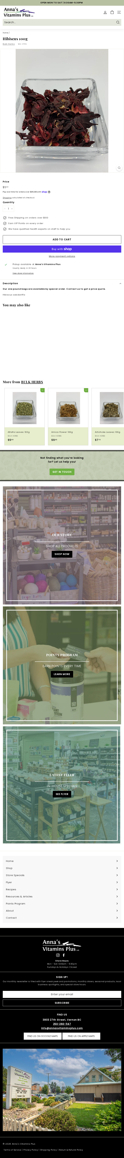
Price (6, 181)
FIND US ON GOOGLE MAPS (42, 1036)
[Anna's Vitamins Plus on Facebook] (63, 955)
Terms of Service (12, 1149)
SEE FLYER (62, 794)
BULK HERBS (32, 382)
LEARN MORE (62, 674)
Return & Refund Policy (71, 1149)
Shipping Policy (48, 1149)
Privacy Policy (30, 1149)
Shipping (7, 197)
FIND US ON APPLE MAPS (81, 1036)
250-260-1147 (62, 1024)
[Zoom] (119, 168)
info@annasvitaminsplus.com (62, 1028)
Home (5, 32)
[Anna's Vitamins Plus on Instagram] (58, 955)
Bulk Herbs (9, 43)
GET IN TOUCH (62, 472)
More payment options (62, 256)
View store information (23, 273)
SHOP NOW (62, 554)
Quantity (8, 202)
